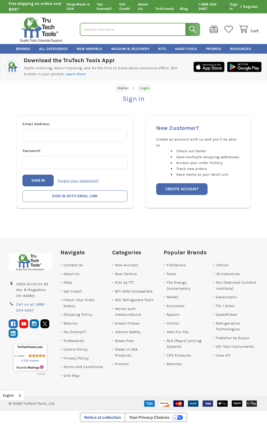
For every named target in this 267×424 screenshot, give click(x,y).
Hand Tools (186, 49)
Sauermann (226, 297)
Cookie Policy (75, 349)
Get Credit (124, 6)
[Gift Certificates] (215, 29)
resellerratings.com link (30, 367)
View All (223, 355)
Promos (213, 49)
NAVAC (173, 297)
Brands (23, 49)
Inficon (222, 265)
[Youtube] (23, 323)
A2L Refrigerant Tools (134, 300)
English (8, 395)
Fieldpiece (176, 265)
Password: (31, 150)
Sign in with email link (75, 196)
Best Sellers (126, 273)
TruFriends (164, 9)
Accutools (176, 305)
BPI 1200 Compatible (134, 291)
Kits (162, 49)
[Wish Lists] (230, 29)
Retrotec (174, 364)
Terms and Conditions (83, 366)
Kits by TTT (124, 282)
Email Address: (36, 124)
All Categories (53, 49)
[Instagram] (34, 323)
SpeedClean (226, 314)
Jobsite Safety (127, 332)
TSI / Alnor (225, 305)
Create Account (182, 189)
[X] (45, 323)
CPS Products (179, 355)
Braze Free (124, 340)
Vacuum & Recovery (130, 49)
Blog (184, 9)
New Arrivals (89, 49)
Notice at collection (102, 417)
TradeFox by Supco (232, 338)
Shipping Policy (77, 314)
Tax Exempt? (104, 6)
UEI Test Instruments (235, 346)
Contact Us (73, 265)
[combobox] (12, 395)
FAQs (67, 282)
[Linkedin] (13, 333)
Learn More (75, 74)
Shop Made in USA (78, 6)
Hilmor (173, 323)
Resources (240, 49)
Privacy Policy (76, 358)
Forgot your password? (78, 180)
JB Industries (228, 273)
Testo (171, 273)
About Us (143, 6)
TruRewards (73, 340)
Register (250, 6)
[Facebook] (13, 323)
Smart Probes (127, 323)
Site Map (71, 375)
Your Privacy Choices (149, 417)
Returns (70, 323)
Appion (173, 314)
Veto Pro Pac (178, 332)
